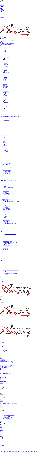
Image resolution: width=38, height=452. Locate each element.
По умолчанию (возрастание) (3, 381)
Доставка (1, 436)
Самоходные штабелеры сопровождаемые (8, 417)
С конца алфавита (2, 378)
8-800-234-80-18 (3, 15)
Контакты (1, 427)
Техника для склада (4, 412)
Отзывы (1, 431)
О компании (2, 9)
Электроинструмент (2, 363)
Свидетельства (2, 10)
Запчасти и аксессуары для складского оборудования (5, 373)
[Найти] (0, 300)
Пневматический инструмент (3, 364)
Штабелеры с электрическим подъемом (8, 416)
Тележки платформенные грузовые (6, 418)
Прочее (1, 368)
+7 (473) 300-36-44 (2, 14)
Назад (3, 349)
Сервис (1, 433)
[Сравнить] (1, 383)
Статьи (1, 426)
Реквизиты (2, 11)
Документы (1, 430)
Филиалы (1, 429)
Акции (1, 425)
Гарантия (2, 4)
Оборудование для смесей (2, 360)
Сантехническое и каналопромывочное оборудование (5, 366)
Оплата (2, 6)
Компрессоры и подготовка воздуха (4, 367)
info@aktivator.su (2, 17)
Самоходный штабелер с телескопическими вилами (9, 415)
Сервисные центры (3, 3)
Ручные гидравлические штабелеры (4, 370)
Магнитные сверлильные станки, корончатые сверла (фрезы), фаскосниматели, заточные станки (10, 362)
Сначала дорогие (2, 380)
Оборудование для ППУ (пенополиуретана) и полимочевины (6, 361)
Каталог (1, 424)
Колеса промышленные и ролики (3, 372)
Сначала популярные (2, 379)
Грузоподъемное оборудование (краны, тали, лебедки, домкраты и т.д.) (7, 365)
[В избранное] (1, 388)
